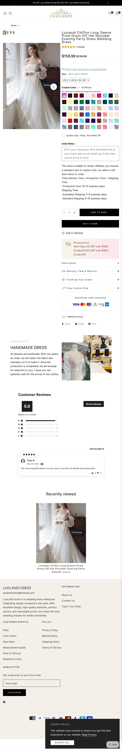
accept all (62, 742)
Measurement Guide (14, 647)
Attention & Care (12, 659)
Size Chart (9, 641)
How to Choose (12, 653)
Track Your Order (71, 606)
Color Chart (9, 635)
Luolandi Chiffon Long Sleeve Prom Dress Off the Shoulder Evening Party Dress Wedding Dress (61, 567)
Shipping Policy (51, 641)
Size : (75, 74)
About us (67, 594)
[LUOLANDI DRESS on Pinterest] (4, 702)
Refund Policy (50, 635)
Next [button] (53, 86)
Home (14, 25)
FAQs (6, 630)
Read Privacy (89, 734)
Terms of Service (51, 647)
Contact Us (68, 600)
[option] (31, 86)
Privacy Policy (50, 630)
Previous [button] (9, 86)
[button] (73, 47)
